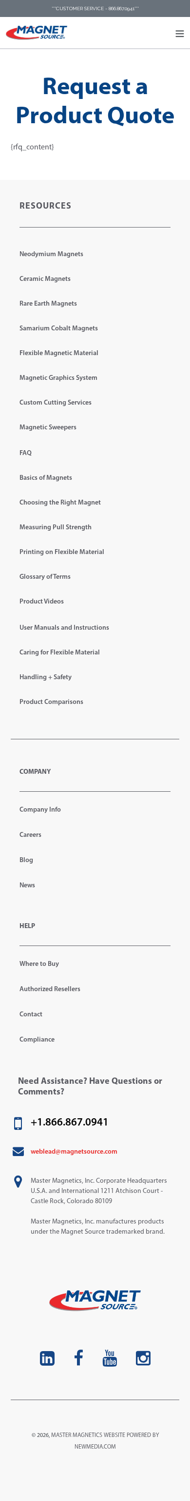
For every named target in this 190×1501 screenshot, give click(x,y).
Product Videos (41, 601)
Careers (30, 835)
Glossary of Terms (45, 577)
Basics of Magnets (45, 478)
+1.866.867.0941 (70, 1123)
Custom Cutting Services (55, 403)
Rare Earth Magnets (48, 304)
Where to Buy (39, 964)
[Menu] (180, 33)
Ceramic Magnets (45, 279)
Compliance (37, 1040)
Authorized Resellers (49, 989)
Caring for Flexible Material (59, 652)
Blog (26, 860)
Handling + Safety (45, 677)
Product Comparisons (51, 702)
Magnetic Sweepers (47, 427)
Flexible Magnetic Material (58, 353)
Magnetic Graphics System (58, 378)
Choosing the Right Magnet (60, 502)
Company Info (40, 810)
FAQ (25, 453)
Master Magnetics (76, 1435)
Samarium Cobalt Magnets (58, 328)
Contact (30, 1014)
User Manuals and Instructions (64, 628)
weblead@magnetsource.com (74, 1152)
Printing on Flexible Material (61, 552)
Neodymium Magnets (51, 254)
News (27, 885)
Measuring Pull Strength (55, 527)
